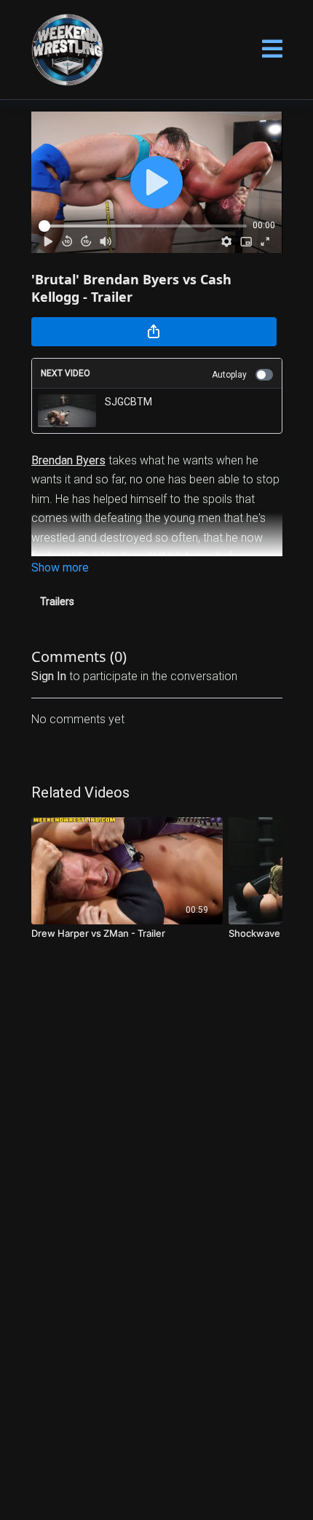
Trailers (57, 601)
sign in (48, 676)
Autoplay (229, 375)
